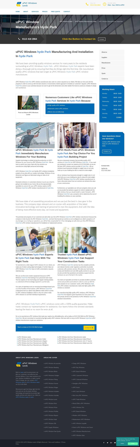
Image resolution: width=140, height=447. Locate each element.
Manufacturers (106, 63)
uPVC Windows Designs (52, 375)
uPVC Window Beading (52, 367)
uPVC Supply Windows (51, 427)
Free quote (55, 11)
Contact (67, 11)
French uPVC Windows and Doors (83, 427)
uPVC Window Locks (51, 399)
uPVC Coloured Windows (80, 379)
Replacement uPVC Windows (81, 419)
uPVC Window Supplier (79, 423)
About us (104, 52)
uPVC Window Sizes (79, 435)
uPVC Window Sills (50, 423)
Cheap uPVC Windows (79, 363)
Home (18, 11)
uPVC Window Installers (52, 391)
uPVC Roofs (76, 387)
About (25, 11)
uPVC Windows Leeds (24, 337)
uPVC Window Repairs (51, 415)
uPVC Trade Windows (79, 399)
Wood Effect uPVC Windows (81, 403)
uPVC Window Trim (78, 407)
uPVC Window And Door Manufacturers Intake (32, 339)
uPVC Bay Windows (78, 367)
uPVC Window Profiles (51, 411)
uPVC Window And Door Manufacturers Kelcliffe (32, 343)
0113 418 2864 (95, 5)
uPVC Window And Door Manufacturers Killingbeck (33, 345)
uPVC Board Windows (79, 371)
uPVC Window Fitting (51, 379)
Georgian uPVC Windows (80, 383)
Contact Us (88, 327)
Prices (45, 11)
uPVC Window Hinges (51, 387)
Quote (103, 73)
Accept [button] (132, 443)
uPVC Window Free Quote (52, 431)
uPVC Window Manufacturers (81, 431)
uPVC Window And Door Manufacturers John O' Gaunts (75, 341)
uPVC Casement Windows (80, 375)
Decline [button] (122, 443)
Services (35, 11)
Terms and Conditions (54, 442)
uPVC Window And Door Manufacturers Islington (32, 341)
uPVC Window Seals (51, 419)
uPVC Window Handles (52, 395)
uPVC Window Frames (51, 383)
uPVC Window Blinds (51, 371)
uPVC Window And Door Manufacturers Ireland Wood (74, 339)
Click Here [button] (128, 440)
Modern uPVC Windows (80, 415)
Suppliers (104, 57)
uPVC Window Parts (51, 403)
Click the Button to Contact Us (77, 39)
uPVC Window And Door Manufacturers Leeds (72, 337)
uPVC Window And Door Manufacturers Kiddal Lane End (75, 343)
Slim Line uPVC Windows (80, 395)
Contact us (105, 79)
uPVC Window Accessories (53, 363)
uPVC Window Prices (51, 407)
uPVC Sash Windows (79, 391)
